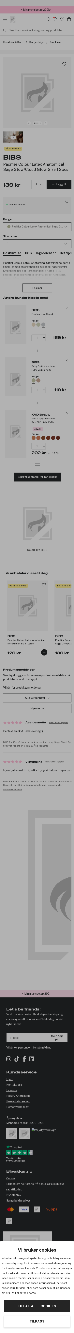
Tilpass (37, 1321)
